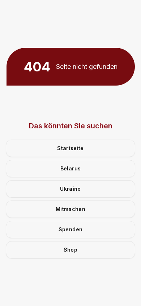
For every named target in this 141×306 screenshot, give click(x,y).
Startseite (70, 148)
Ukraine (70, 189)
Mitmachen (70, 209)
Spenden (70, 229)
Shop (70, 250)
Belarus (70, 168)
